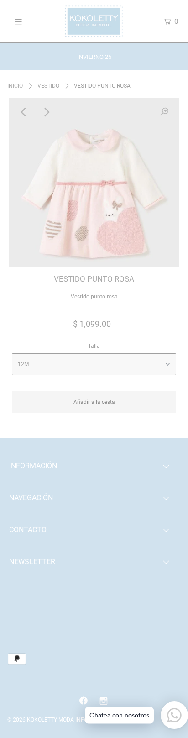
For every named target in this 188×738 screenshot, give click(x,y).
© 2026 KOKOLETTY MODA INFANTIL (53, 720)
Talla (94, 346)
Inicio (15, 86)
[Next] (46, 112)
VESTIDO (48, 86)
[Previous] (24, 112)
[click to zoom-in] (164, 112)
